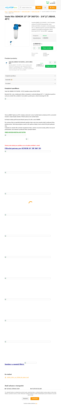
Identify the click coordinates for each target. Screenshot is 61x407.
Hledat (39, 7)
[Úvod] (11, 7)
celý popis (50, 31)
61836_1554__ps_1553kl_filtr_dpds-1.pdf (18, 377)
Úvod (6, 11)
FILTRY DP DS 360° (26, 11)
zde (36, 403)
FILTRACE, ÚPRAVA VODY (14, 11)
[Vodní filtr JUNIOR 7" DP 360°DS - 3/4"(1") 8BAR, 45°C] (6, 63)
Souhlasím (35, 398)
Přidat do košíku (47, 48)
